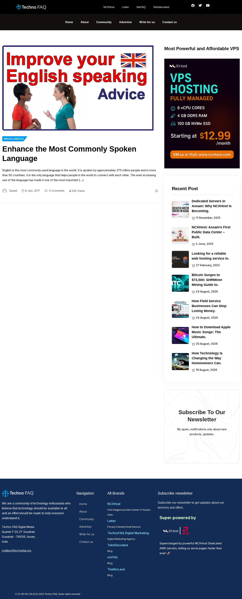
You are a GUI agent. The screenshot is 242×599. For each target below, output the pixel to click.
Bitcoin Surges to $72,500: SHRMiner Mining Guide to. (207, 280)
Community (104, 22)
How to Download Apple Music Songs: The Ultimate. (211, 332)
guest (13, 190)
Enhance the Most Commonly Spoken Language (69, 154)
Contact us (169, 22)
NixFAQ (141, 7)
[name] (78, 88)
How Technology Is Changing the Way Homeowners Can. (207, 358)
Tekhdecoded (161, 7)
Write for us (147, 22)
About (85, 22)
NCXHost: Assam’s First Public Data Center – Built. (211, 232)
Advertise (125, 22)
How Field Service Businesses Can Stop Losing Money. (209, 306)
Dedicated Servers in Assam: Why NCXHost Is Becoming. (212, 206)
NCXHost (108, 7)
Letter (125, 7)
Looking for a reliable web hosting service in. (210, 256)
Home (69, 22)
